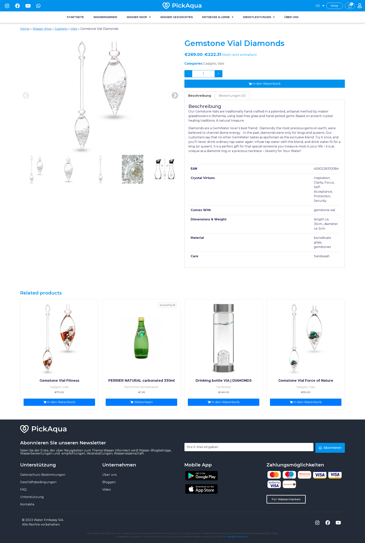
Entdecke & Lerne (216, 17)
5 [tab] (165, 169)
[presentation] (36, 169)
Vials (74, 29)
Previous (26, 96)
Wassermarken (105, 17)
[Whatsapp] (38, 5)
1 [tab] (36, 169)
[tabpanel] (100, 96)
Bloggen (109, 482)
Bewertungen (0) (232, 95)
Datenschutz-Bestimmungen (42, 475)
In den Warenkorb (266, 83)
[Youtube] (28, 5)
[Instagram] (7, 5)
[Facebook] (17, 5)
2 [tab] (68, 169)
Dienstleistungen (257, 17)
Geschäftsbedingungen (38, 482)
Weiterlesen (143, 402)
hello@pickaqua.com (237, 536)
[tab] (199, 96)
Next (175, 96)
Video (106, 489)
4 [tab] (132, 169)
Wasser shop (137, 17)
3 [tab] (100, 169)
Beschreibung (199, 95)
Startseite (75, 17)
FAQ (23, 489)
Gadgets (61, 29)
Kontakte (27, 504)
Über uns (291, 17)
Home (24, 29)
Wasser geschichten (176, 17)
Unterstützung (32, 497)
